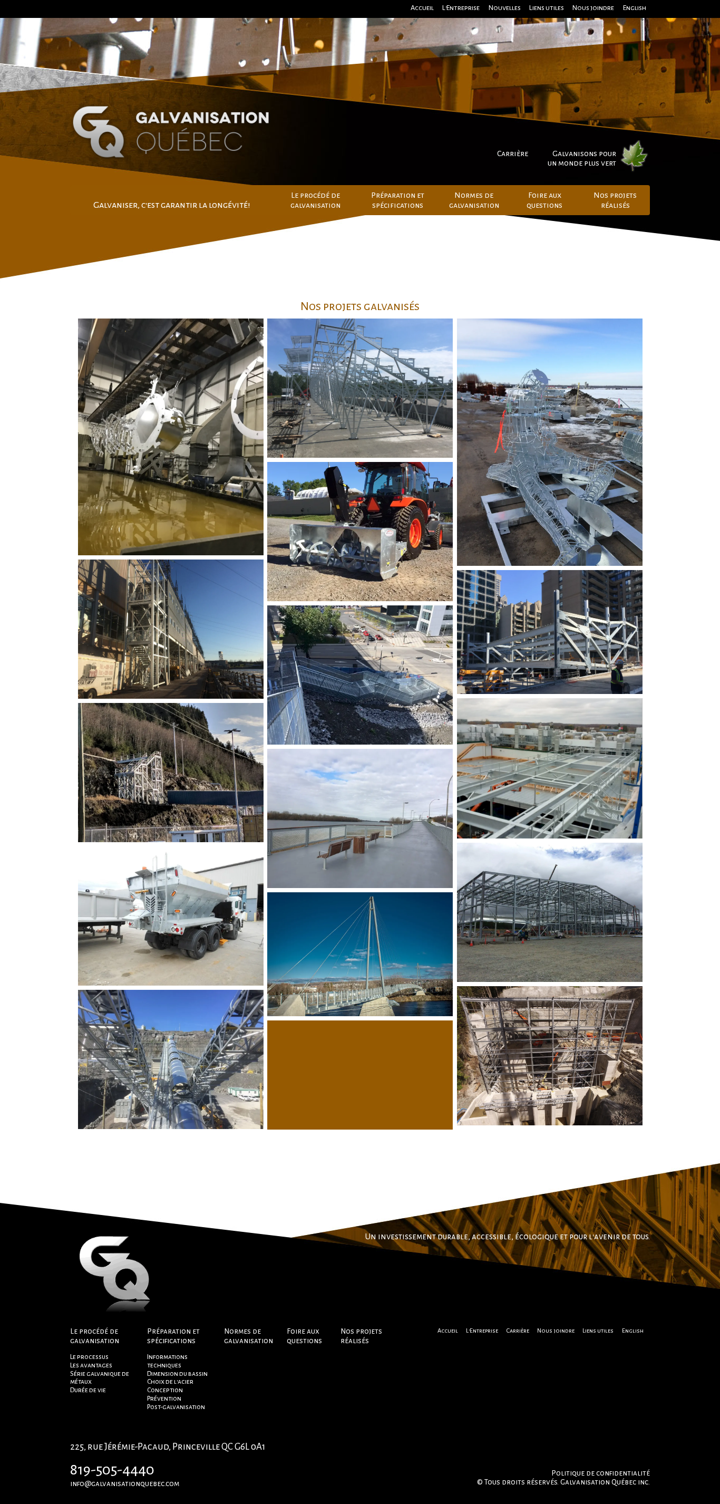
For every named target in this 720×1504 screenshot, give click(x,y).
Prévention (164, 1398)
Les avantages (91, 1365)
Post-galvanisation (176, 1407)
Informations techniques (167, 1361)
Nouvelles (505, 8)
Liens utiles (546, 8)
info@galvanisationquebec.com (124, 1484)
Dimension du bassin (177, 1373)
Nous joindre (593, 8)
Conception (165, 1390)
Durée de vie (88, 1390)
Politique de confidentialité (600, 1473)
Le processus (89, 1357)
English (634, 8)
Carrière (512, 153)
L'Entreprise (461, 8)
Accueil (422, 8)
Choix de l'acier (170, 1381)
